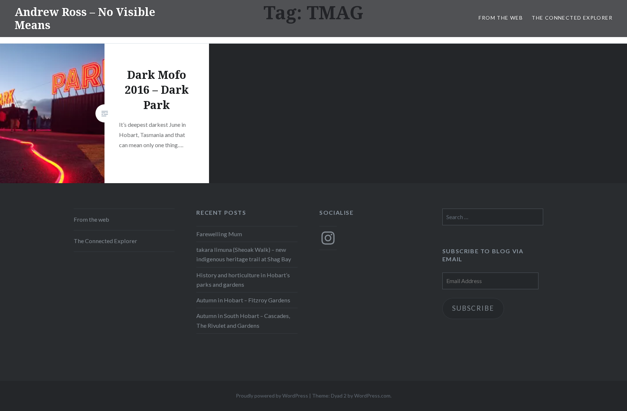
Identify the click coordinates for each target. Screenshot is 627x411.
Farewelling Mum (219, 233)
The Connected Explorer (572, 18)
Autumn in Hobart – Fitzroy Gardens (243, 300)
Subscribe (473, 308)
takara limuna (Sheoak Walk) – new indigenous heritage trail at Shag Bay (243, 254)
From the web (501, 18)
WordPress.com (372, 395)
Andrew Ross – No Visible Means (85, 18)
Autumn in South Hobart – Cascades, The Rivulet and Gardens (243, 320)
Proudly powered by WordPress (272, 395)
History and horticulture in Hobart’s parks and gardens (243, 279)
